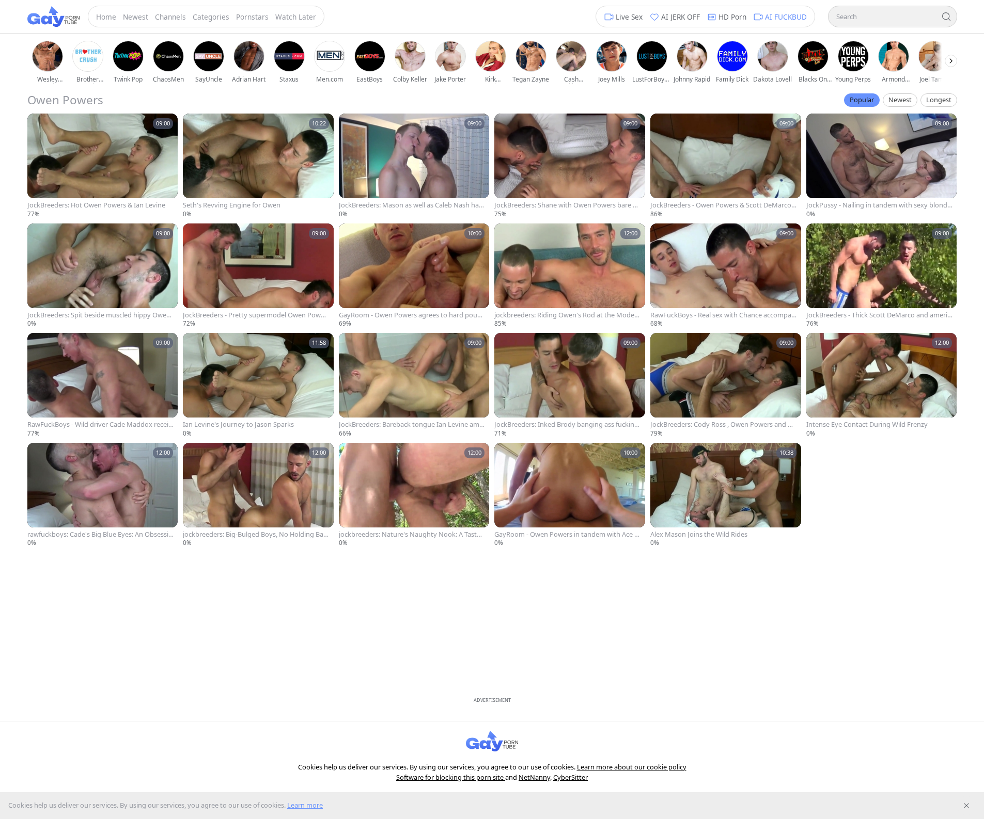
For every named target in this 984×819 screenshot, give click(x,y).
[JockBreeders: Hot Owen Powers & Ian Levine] (102, 166)
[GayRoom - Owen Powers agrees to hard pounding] (414, 275)
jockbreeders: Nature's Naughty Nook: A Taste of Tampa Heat (409, 534)
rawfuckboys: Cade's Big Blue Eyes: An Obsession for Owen (100, 534)
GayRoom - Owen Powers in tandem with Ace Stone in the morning (567, 534)
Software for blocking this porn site (450, 777)
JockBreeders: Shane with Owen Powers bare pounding (565, 205)
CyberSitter (570, 777)
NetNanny (534, 777)
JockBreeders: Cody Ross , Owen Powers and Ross (723, 424)
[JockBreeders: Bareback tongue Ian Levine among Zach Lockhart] (414, 385)
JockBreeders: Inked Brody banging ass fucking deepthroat (566, 424)
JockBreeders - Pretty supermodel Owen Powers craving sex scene (255, 315)
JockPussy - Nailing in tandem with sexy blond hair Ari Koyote (876, 205)
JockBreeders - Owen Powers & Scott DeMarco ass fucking (723, 205)
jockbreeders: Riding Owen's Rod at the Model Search (565, 315)
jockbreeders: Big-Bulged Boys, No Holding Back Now (254, 534)
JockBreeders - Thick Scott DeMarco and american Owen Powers (878, 315)
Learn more (305, 805)
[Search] (946, 16)
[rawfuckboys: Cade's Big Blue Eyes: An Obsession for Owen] (102, 495)
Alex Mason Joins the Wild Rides (698, 534)
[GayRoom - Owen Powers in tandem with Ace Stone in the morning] (569, 495)
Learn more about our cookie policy (631, 767)
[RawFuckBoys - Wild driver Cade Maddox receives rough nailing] (102, 385)
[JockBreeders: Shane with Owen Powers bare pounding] (569, 166)
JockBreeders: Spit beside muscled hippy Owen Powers (98, 315)
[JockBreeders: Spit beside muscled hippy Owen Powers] (102, 275)
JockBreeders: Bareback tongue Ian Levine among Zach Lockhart (411, 424)
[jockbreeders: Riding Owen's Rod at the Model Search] (569, 275)
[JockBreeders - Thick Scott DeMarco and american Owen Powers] (881, 275)
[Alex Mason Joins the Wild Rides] (725, 495)
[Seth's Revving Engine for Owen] (258, 166)
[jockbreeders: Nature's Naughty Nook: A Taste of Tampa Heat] (414, 495)
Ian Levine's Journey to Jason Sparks (238, 424)
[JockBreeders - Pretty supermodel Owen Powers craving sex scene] (258, 275)
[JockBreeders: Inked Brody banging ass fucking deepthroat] (569, 385)
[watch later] (39, 125)
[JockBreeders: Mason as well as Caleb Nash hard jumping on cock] (414, 166)
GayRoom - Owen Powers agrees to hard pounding (410, 315)
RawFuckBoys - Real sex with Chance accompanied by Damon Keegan (722, 315)
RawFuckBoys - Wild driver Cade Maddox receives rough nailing (99, 424)
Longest (938, 99)
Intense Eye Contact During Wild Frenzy (867, 424)
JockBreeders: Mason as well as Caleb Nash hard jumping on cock (410, 205)
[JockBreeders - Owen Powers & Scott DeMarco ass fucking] (725, 166)
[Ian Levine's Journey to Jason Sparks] (258, 385)
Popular (862, 99)
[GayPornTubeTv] (53, 16)
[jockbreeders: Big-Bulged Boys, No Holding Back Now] (258, 495)
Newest (900, 99)
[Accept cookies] (966, 805)
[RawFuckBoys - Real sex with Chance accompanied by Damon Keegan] (725, 275)
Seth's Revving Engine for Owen (231, 205)
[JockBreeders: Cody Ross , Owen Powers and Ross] (725, 385)
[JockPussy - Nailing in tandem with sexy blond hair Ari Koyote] (881, 166)
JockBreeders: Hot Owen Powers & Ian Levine (96, 205)
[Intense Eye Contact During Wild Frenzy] (881, 385)
